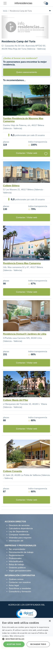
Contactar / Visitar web (26, 153)
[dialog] (26, 634)
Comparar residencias (19, 534)
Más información (17, 636)
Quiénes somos (16, 579)
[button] (26, 613)
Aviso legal (14, 585)
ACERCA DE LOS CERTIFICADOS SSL (26, 605)
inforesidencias (23, 3)
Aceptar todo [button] (14, 644)
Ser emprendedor (17, 549)
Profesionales (15, 558)
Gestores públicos (17, 567)
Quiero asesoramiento (26, 72)
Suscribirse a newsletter (20, 588)
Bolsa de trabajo (16, 564)
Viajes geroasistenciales (20, 570)
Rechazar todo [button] (38, 644)
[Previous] (5, 27)
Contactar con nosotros (20, 582)
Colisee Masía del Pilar (15, 400)
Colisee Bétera (11, 185)
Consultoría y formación (20, 591)
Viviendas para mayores (20, 537)
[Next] (44, 27)
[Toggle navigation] (4, 3)
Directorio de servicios (19, 525)
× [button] (50, 621)
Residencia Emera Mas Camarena (22, 263)
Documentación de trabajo (21, 552)
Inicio (5, 11)
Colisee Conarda (12, 471)
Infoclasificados (16, 561)
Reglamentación (16, 555)
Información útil (16, 540)
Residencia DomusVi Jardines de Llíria (24, 334)
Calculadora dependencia (21, 528)
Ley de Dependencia (18, 531)
